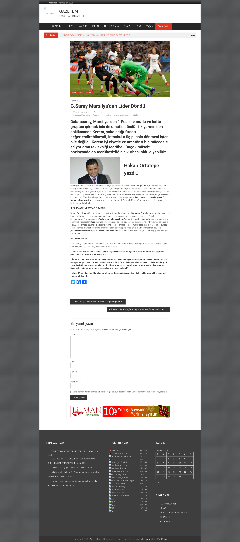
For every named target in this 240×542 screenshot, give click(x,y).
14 (163, 468)
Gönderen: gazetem (80, 112)
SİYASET (128, 26)
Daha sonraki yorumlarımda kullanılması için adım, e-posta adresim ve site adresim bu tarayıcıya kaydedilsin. (120, 392)
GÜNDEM (56, 26)
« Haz (158, 482)
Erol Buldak (165, 521)
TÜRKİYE (69, 26)
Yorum (74, 334)
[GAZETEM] (47, 26)
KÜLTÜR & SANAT (111, 26)
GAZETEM (68, 11)
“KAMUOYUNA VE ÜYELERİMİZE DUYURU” (69, 451)
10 (180, 463)
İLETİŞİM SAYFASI (168, 504)
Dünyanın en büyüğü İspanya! (76, 35)
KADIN (95, 26)
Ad (72, 362)
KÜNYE (163, 508)
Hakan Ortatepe (77, 93)
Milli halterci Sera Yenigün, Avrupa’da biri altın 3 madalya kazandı (137, 309)
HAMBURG (83, 26)
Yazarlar (89, 93)
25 (185, 472)
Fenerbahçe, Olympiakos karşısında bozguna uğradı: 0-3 (99, 301)
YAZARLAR (163, 26)
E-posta (74, 372)
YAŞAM (149, 26)
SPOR (139, 26)
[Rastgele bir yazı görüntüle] (193, 26)
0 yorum (96, 112)
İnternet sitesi (76, 382)
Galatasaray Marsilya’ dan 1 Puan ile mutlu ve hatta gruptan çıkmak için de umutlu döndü (105, 115)
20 (158, 472)
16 (174, 468)
